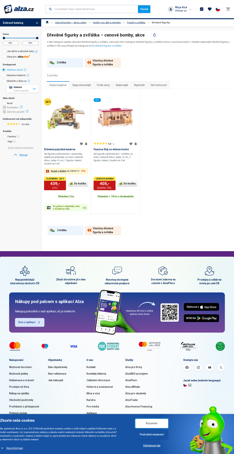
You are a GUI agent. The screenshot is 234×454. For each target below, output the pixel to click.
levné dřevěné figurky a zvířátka (105, 45)
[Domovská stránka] (47, 22)
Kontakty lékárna (96, 373)
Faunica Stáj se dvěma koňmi (111, 149)
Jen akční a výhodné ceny (20, 51)
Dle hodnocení (159, 85)
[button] (66, 171)
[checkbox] (20, 52)
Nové (9, 103)
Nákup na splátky (19, 393)
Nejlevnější (122, 85)
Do (37, 38)
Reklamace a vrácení (21, 380)
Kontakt (90, 367)
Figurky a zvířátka (136, 22)
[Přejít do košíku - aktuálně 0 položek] (228, 9)
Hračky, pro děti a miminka (107, 22)
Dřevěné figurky (161, 22)
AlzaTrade (131, 400)
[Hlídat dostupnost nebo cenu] (86, 144)
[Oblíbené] (209, 9)
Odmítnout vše (151, 445)
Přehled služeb (18, 413)
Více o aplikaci (26, 322)
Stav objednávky (57, 367)
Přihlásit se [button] (180, 10)
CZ (190, 385)
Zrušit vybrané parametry (21, 147)
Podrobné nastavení (152, 434)
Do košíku (80, 183)
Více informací (14, 448)
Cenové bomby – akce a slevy (70, 22)
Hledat (144, 9)
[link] (20, 155)
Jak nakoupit (55, 380)
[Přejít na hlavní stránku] (19, 9)
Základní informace (98, 380)
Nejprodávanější (82, 85)
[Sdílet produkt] (154, 35)
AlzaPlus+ (131, 380)
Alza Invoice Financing (138, 406)
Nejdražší (139, 85)
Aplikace (91, 413)
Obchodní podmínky (21, 400)
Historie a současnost (99, 386)
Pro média (92, 406)
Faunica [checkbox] (11, 136)
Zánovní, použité (15, 112)
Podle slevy (103, 85)
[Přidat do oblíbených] (81, 144)
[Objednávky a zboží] (201, 9)
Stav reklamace (57, 373)
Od (4, 38)
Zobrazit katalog (13, 22)
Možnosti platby (18, 373)
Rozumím (152, 423)
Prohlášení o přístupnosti (24, 406)
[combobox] (92, 9)
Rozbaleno (12, 107)
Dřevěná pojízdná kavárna (59, 149)
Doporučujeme (58, 85)
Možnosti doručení (20, 367)
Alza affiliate (132, 386)
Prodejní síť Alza (19, 386)
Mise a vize (93, 393)
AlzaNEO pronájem (136, 373)
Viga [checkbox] (9, 141)
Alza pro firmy (133, 367)
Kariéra (90, 400)
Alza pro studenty (135, 393)
